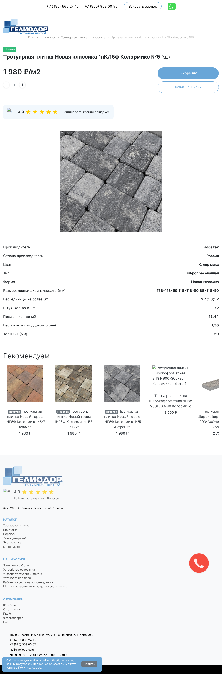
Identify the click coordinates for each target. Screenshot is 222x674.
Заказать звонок (143, 6)
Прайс (7, 613)
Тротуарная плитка (16, 525)
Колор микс (11, 546)
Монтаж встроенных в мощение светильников (36, 586)
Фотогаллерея (13, 618)
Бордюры (10, 534)
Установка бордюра (17, 578)
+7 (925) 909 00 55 (101, 6)
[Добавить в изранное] (217, 57)
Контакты (9, 605)
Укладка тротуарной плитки (22, 574)
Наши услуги (14, 559)
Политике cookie (29, 667)
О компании (13, 599)
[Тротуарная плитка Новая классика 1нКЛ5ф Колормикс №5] (111, 182)
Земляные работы (16, 565)
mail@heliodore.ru (22, 649)
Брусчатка (10, 529)
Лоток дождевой (15, 538)
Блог (6, 622)
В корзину (188, 73)
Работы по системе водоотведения (28, 582)
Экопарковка (12, 542)
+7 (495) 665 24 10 (62, 6)
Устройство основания (19, 569)
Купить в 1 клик (188, 87)
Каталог (10, 519)
